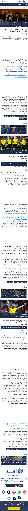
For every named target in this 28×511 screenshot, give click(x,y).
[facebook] (3, 492)
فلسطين (8, 4)
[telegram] (9, 498)
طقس (4, 4)
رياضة (25, 34)
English (4, 1)
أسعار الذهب (20, 4)
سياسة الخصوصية (7, 504)
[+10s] (24, 164)
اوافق (14, 508)
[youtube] (24, 492)
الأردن (16, 4)
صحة (12, 4)
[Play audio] (3, 164)
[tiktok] (14, 498)
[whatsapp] (19, 492)
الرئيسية (26, 4)
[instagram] (14, 492)
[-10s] (22, 164)
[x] (8, 492)
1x (6, 163)
